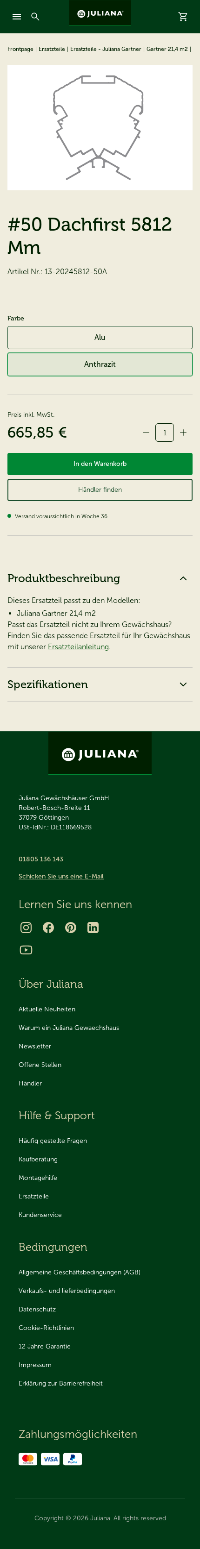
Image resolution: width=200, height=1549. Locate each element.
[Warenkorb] (183, 16)
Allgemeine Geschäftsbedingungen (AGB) (79, 1272)
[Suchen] (35, 16)
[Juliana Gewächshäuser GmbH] (100, 13)
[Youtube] (26, 949)
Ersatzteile (52, 49)
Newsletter (35, 1046)
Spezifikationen (47, 684)
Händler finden (100, 490)
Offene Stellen (40, 1065)
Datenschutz (37, 1309)
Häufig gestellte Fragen (53, 1141)
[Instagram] (26, 927)
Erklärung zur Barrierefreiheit (61, 1383)
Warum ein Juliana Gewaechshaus (69, 1028)
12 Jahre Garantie (45, 1346)
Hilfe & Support (57, 1115)
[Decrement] (146, 432)
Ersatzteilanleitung (78, 646)
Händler (30, 1083)
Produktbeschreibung (63, 578)
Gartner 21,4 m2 (167, 49)
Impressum (35, 1365)
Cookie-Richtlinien (46, 1328)
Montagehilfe (38, 1178)
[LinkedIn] (93, 927)
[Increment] (183, 432)
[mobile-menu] (16, 16)
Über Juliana (51, 984)
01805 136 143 (41, 859)
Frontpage (20, 49)
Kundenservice (40, 1215)
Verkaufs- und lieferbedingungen (67, 1291)
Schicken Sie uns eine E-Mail (61, 876)
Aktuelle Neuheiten (47, 1009)
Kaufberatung (38, 1159)
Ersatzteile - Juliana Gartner (105, 49)
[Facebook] (48, 927)
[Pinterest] (70, 927)
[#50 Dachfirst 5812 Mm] (100, 127)
